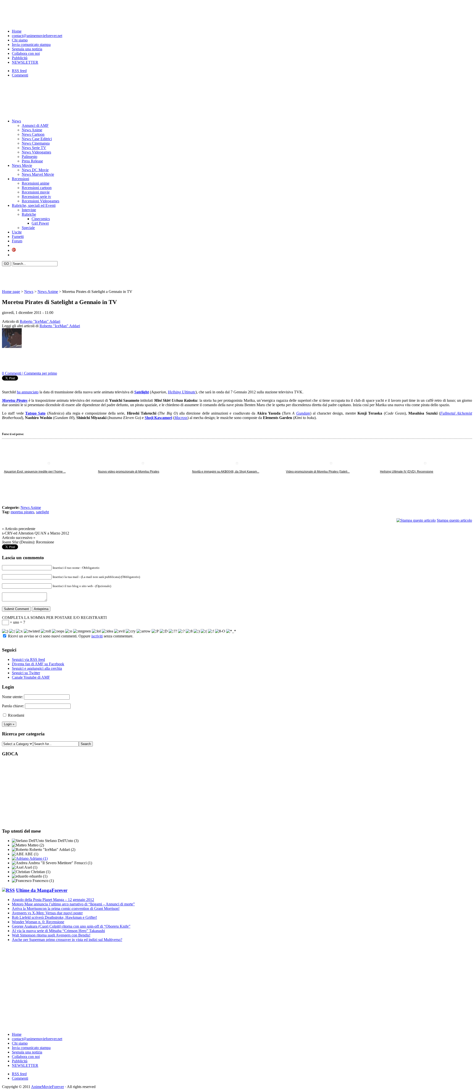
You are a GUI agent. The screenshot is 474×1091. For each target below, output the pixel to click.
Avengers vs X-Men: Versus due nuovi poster (47, 913)
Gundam (303, 413)
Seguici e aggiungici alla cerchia (37, 668)
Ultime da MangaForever (41, 890)
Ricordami (16, 715)
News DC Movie (35, 170)
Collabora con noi (26, 53)
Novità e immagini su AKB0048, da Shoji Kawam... (225, 471)
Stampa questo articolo (454, 520)
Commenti (20, 75)
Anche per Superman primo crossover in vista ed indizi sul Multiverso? (67, 940)
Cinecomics (41, 219)
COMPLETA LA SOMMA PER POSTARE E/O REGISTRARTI (54, 617)
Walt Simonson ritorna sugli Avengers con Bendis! (51, 935)
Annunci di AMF (35, 125)
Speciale (28, 228)
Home (16, 31)
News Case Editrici (37, 139)
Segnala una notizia (27, 49)
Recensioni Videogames (40, 201)
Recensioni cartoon (37, 188)
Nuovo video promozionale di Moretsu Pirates (128, 471)
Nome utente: (12, 697)
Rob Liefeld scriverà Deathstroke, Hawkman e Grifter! (54, 917)
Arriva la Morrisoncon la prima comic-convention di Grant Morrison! (65, 908)
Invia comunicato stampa (31, 44)
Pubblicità (19, 58)
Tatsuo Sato (35, 413)
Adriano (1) (38, 858)
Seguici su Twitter (26, 673)
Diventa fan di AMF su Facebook (38, 664)
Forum (17, 241)
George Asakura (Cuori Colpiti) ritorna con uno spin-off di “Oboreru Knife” (71, 926)
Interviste (29, 210)
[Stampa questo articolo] (416, 520)
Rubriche (29, 214)
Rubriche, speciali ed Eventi (34, 205)
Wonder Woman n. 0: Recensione (38, 922)
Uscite (17, 232)
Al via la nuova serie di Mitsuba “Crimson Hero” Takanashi (58, 931)
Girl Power (40, 223)
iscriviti (97, 636)
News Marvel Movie (38, 174)
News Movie (22, 165)
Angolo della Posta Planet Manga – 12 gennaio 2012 (53, 900)
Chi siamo (20, 40)
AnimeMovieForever (47, 1087)
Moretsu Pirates (14, 400)
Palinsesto (29, 156)
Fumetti (18, 236)
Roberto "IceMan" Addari (40, 321)
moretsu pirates (22, 512)
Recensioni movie (36, 192)
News (16, 121)
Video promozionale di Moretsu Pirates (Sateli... (318, 471)
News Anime (32, 130)
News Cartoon (33, 134)
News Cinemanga (36, 143)
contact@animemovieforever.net (37, 36)
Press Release (32, 161)
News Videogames (36, 152)
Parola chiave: (13, 706)
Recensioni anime (35, 183)
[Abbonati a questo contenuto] (8, 890)
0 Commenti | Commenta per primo (29, 373)
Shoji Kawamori (158, 418)
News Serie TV (34, 148)
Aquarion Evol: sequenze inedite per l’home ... (35, 471)
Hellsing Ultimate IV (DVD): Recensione (406, 471)
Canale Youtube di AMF (31, 677)
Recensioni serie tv (36, 196)
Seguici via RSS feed (28, 659)
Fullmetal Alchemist (456, 413)
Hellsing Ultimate (182, 392)
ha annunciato (28, 392)
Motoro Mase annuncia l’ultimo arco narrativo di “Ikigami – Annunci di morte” (73, 904)
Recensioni (20, 179)
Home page (11, 291)
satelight (42, 512)
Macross (180, 418)
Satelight (141, 392)
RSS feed (19, 71)
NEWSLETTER (25, 62)
